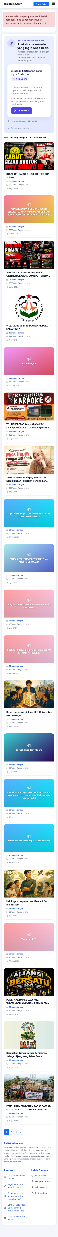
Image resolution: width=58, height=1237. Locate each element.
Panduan (9, 1170)
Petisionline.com (12, 3)
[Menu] (53, 4)
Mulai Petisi (41, 4)
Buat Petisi (23, 110)
